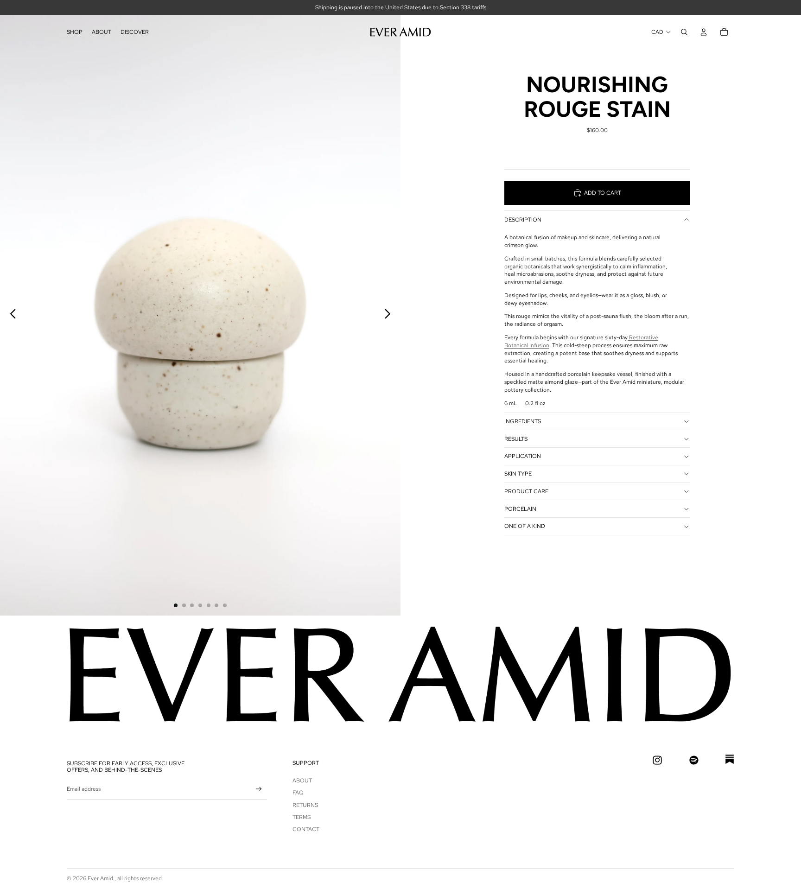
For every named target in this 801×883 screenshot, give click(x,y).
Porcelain (520, 509)
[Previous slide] (10, 315)
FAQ (298, 792)
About (302, 780)
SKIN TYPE (518, 473)
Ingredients (522, 421)
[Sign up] (259, 789)
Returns (305, 805)
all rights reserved (139, 878)
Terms (301, 817)
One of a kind (524, 526)
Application (522, 456)
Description (522, 219)
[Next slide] (390, 315)
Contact (305, 829)
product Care (526, 491)
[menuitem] (75, 32)
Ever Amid (101, 878)
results (516, 439)
